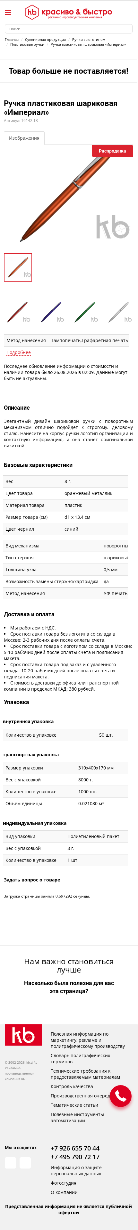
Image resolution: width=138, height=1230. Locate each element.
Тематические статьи (74, 1105)
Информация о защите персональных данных (76, 1170)
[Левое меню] (8, 12)
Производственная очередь (82, 1096)
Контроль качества (72, 1086)
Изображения (24, 138)
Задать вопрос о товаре (32, 880)
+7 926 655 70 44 (75, 1148)
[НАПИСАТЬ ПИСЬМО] (121, 1096)
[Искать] (128, 28)
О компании (64, 1192)
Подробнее (18, 352)
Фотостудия (63, 1183)
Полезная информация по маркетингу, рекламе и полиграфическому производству (88, 1040)
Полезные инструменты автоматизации (77, 1117)
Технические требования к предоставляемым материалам (85, 1074)
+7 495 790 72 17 (75, 1156)
